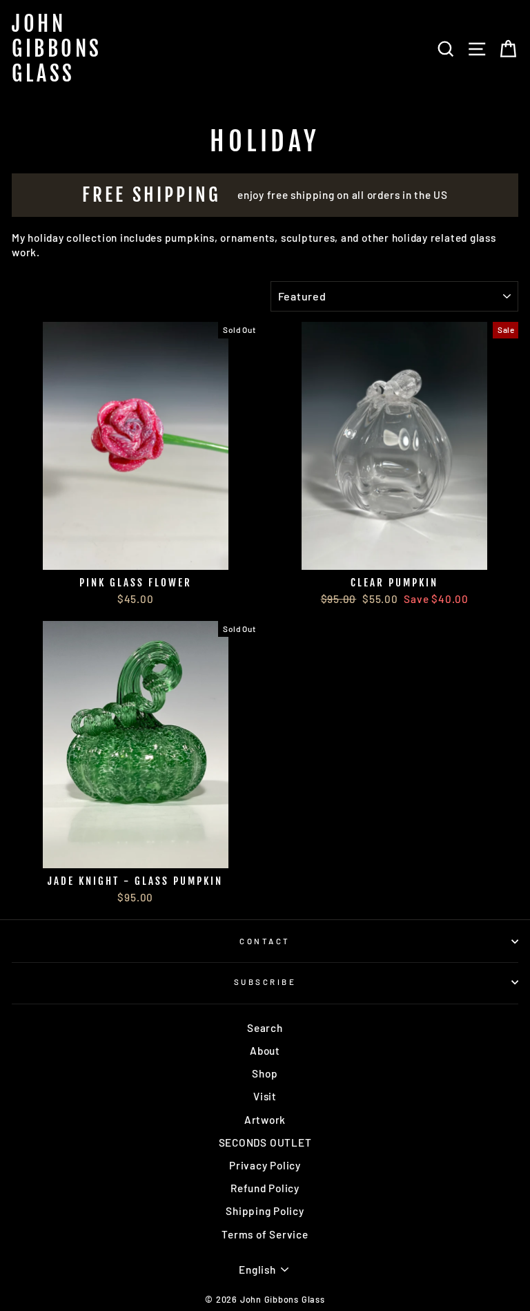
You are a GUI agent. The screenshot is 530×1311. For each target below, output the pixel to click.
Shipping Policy (265, 1211)
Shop (264, 1073)
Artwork (265, 1119)
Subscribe (265, 981)
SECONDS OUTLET (265, 1142)
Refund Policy (265, 1188)
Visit (265, 1096)
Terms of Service (265, 1234)
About (265, 1050)
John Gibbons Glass (57, 49)
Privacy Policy (265, 1165)
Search (265, 1028)
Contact (264, 941)
